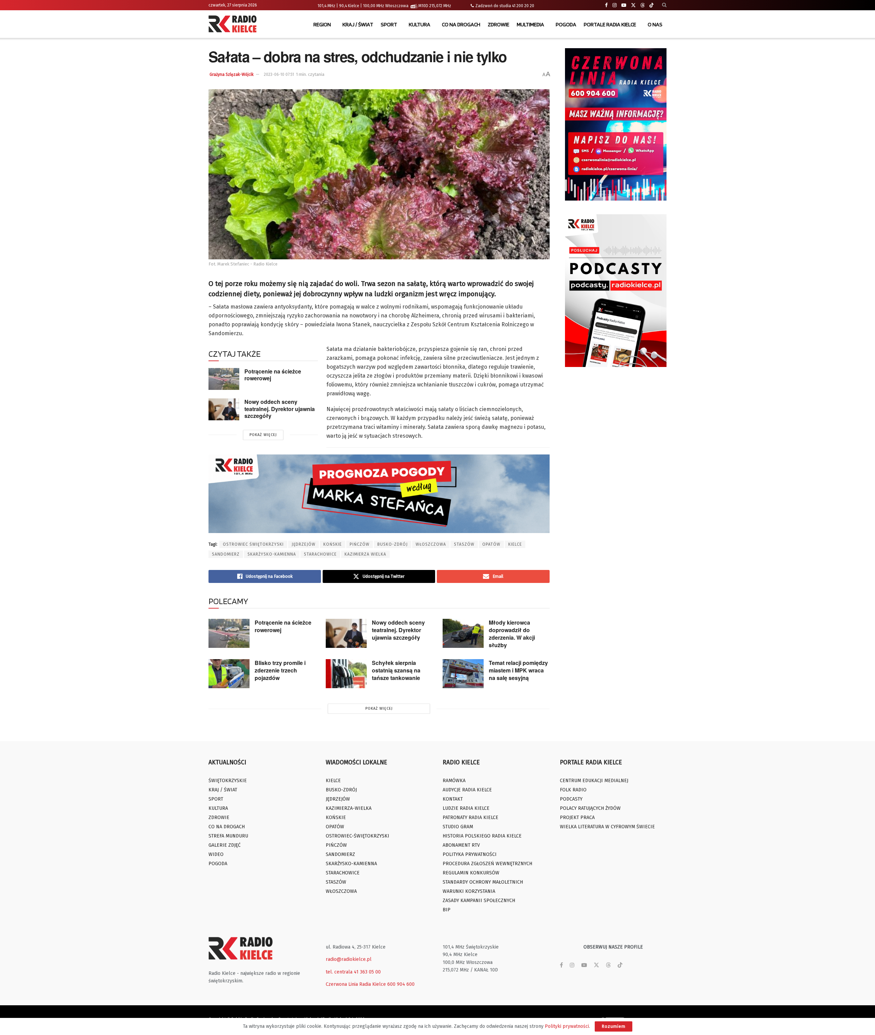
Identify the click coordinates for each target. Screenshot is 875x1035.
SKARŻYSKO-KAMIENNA (271, 554)
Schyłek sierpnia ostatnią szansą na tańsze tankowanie (396, 670)
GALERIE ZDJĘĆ (224, 845)
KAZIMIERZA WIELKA (365, 554)
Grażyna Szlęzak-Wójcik (232, 74)
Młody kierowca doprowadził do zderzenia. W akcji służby (512, 633)
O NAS (655, 24)
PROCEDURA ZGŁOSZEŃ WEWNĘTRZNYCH (487, 864)
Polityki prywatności (567, 1026)
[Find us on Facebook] (606, 5)
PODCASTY (571, 799)
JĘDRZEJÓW (303, 544)
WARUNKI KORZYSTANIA (469, 891)
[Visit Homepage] (234, 24)
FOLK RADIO (573, 790)
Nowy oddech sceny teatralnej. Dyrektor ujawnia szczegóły (279, 409)
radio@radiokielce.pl (349, 959)
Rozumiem (613, 1026)
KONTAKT (453, 799)
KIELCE (515, 544)
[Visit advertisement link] (616, 124)
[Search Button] (664, 5)
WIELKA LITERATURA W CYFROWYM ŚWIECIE (607, 827)
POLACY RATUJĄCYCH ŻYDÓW (590, 808)
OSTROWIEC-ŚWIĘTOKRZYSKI (357, 836)
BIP (446, 910)
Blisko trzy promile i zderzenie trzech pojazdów (280, 670)
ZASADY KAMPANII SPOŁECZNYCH (479, 900)
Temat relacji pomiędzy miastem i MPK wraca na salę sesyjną (518, 670)
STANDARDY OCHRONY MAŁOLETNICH (483, 882)
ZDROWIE (498, 24)
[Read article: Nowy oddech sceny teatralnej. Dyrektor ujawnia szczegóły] (223, 409)
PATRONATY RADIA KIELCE (470, 817)
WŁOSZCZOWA (431, 544)
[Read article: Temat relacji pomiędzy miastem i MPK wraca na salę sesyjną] (463, 674)
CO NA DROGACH (461, 24)
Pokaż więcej (263, 435)
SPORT (389, 24)
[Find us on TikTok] (651, 5)
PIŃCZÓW (359, 544)
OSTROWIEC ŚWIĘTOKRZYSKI (253, 544)
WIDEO (216, 854)
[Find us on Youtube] (623, 5)
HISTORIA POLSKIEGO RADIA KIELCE (482, 836)
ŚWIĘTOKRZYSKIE (227, 781)
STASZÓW (464, 544)
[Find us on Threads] (643, 5)
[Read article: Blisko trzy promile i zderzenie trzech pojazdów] (229, 674)
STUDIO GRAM (458, 827)
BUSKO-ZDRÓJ (392, 544)
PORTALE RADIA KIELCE (610, 24)
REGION (322, 24)
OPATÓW (491, 544)
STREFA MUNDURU (228, 836)
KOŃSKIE (332, 544)
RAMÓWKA (454, 781)
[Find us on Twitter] (633, 5)
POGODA (566, 24)
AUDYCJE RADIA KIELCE (467, 790)
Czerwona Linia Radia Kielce (356, 984)
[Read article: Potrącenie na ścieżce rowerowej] (223, 379)
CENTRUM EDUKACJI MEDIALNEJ (594, 781)
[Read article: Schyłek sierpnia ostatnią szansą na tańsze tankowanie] (346, 674)
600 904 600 (401, 984)
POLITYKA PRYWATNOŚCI (470, 854)
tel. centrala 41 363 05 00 (353, 972)
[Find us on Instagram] (614, 5)
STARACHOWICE (320, 554)
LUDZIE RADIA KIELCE (466, 808)
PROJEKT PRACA (577, 817)
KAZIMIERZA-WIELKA (349, 808)
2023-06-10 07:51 (279, 74)
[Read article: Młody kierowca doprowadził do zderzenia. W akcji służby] (463, 633)
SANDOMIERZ (226, 554)
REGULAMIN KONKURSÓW (471, 873)
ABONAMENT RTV (461, 845)
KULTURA (419, 24)
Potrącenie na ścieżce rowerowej (272, 374)
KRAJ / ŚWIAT (357, 24)
